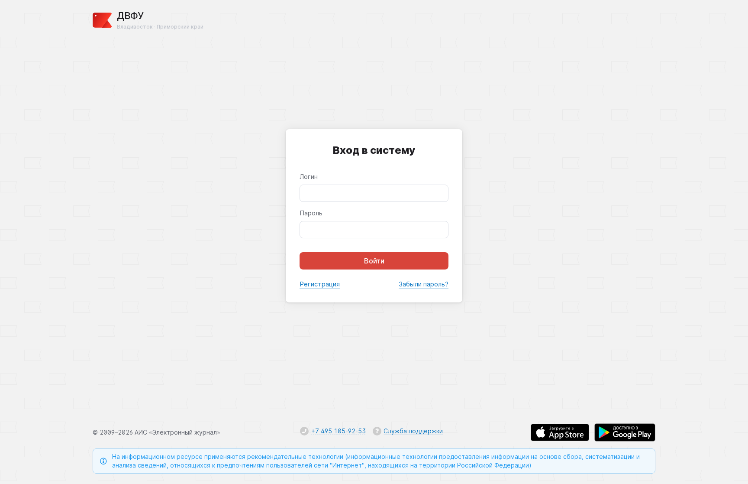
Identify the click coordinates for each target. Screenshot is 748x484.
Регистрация (320, 284)
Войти (374, 261)
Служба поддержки (413, 431)
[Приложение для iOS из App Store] (560, 432)
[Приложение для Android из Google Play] (624, 432)
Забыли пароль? (423, 284)
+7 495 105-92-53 (338, 431)
